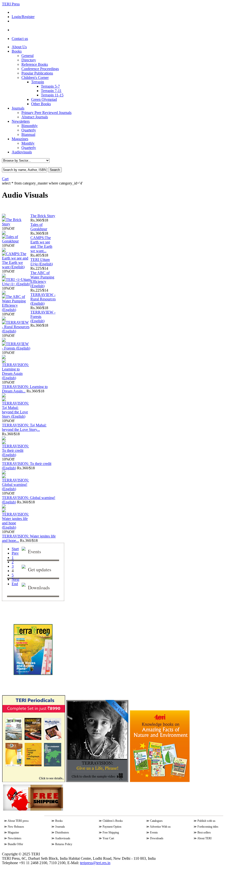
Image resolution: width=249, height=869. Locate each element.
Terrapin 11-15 (52, 95)
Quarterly (28, 130)
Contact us (20, 39)
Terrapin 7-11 (51, 91)
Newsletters (21, 121)
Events (34, 551)
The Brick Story (42, 216)
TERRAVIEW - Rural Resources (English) (43, 299)
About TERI (204, 838)
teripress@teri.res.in (95, 863)
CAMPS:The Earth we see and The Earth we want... (41, 244)
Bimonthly (29, 126)
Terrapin (37, 82)
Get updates (39, 569)
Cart (5, 179)
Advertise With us (160, 826)
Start (15, 549)
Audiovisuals (22, 152)
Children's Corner (35, 77)
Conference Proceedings (40, 69)
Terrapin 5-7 (50, 86)
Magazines (20, 139)
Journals (18, 108)
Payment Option (112, 826)
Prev (15, 553)
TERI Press (11, 4)
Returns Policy (63, 844)
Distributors (62, 832)
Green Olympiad (44, 99)
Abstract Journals (34, 117)
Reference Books (34, 64)
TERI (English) (41, 262)
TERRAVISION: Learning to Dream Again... (25, 389)
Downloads (39, 587)
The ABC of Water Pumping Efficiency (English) (42, 279)
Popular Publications (37, 73)
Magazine (13, 832)
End (15, 584)
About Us (19, 47)
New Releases (16, 826)
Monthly (28, 143)
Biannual (28, 134)
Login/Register (23, 17)
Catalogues (156, 821)
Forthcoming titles (207, 826)
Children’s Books (113, 821)
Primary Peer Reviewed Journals (46, 113)
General (27, 56)
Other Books (41, 104)
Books (17, 51)
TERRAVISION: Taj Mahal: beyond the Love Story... (24, 427)
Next (15, 579)
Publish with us (206, 821)
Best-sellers (204, 832)
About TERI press (18, 821)
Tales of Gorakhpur (38, 226)
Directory (28, 60)
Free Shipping (111, 832)
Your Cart (108, 838)
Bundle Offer (15, 844)
